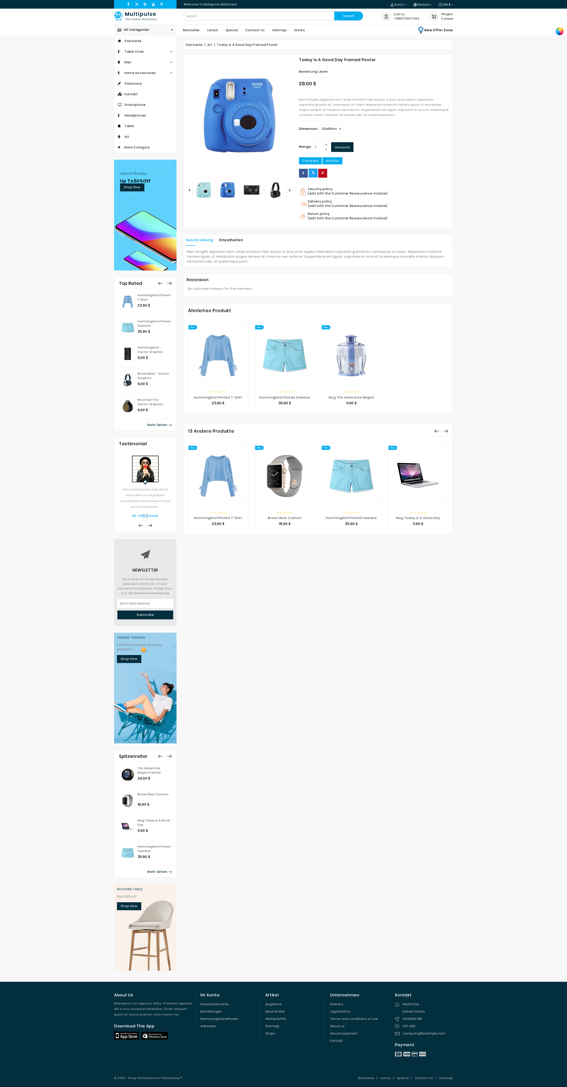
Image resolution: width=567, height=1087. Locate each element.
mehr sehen (157, 425)
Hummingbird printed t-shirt (218, 397)
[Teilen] (303, 173)
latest (212, 30)
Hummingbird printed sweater (284, 397)
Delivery (336, 1004)
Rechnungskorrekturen (219, 1019)
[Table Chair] (119, 51)
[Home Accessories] (119, 73)
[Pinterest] (322, 173)
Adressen (208, 1026)
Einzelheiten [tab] (231, 240)
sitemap (279, 30)
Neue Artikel (275, 1011)
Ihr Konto (209, 995)
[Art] (119, 136)
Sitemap (272, 1026)
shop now (132, 187)
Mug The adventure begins (351, 397)
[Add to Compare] (213, 366)
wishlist (332, 161)
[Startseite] (119, 41)
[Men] (119, 62)
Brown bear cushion (153, 794)
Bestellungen (211, 1011)
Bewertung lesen (313, 71)
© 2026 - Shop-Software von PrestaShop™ (148, 1078)
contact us (255, 30)
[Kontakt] (120, 94)
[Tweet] (313, 173)
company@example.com (424, 1033)
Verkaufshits (275, 1019)
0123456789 (412, 1019)
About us (337, 1026)
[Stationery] (119, 83)
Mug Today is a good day (418, 518)
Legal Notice (340, 1011)
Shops (270, 1033)
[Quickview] (222, 366)
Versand (342, 147)
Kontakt (336, 1040)
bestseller (191, 30)
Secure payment (344, 1033)
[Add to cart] (203, 366)
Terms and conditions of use (354, 1019)
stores (299, 30)
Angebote (273, 1004)
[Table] (119, 126)
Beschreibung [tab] (199, 240)
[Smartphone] (120, 105)
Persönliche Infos (214, 1004)
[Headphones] (119, 115)
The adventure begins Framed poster (149, 772)
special (232, 30)
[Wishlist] (232, 366)
